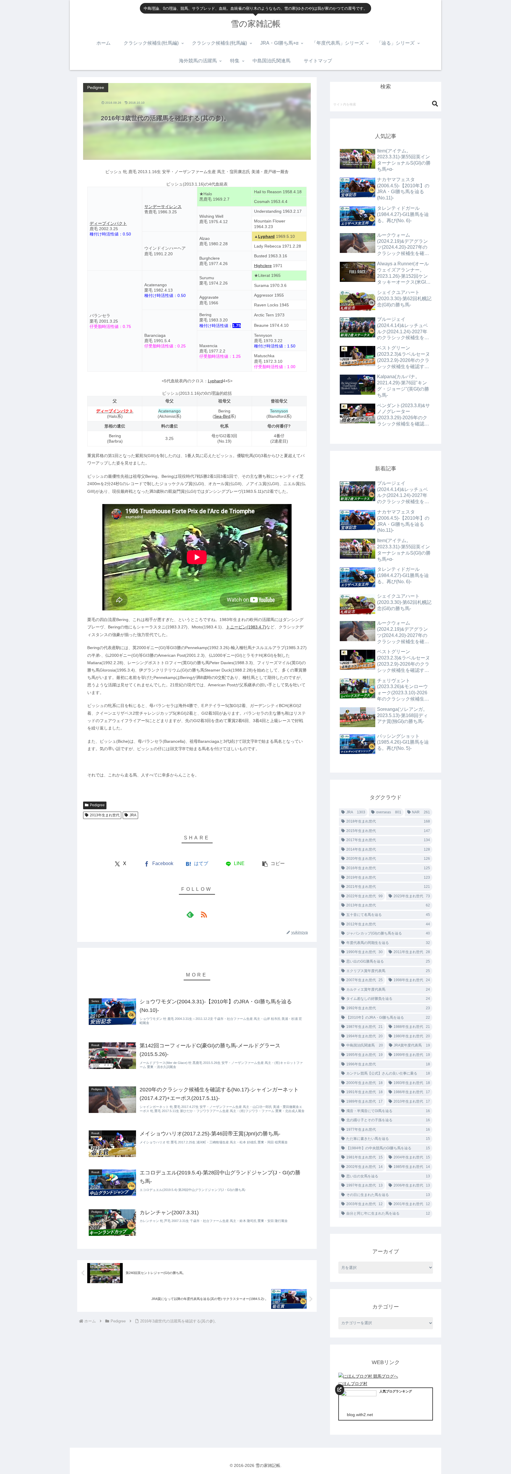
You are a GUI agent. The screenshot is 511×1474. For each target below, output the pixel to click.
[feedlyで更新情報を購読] (190, 914)
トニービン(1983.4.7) (246, 627)
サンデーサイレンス (163, 206)
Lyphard (266, 236)
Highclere (263, 265)
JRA (133, 815)
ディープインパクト (108, 223)
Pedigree (97, 805)
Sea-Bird (222, 416)
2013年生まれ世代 (104, 815)
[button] (273, 863)
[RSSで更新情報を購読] (204, 914)
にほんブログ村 (352, 1383)
